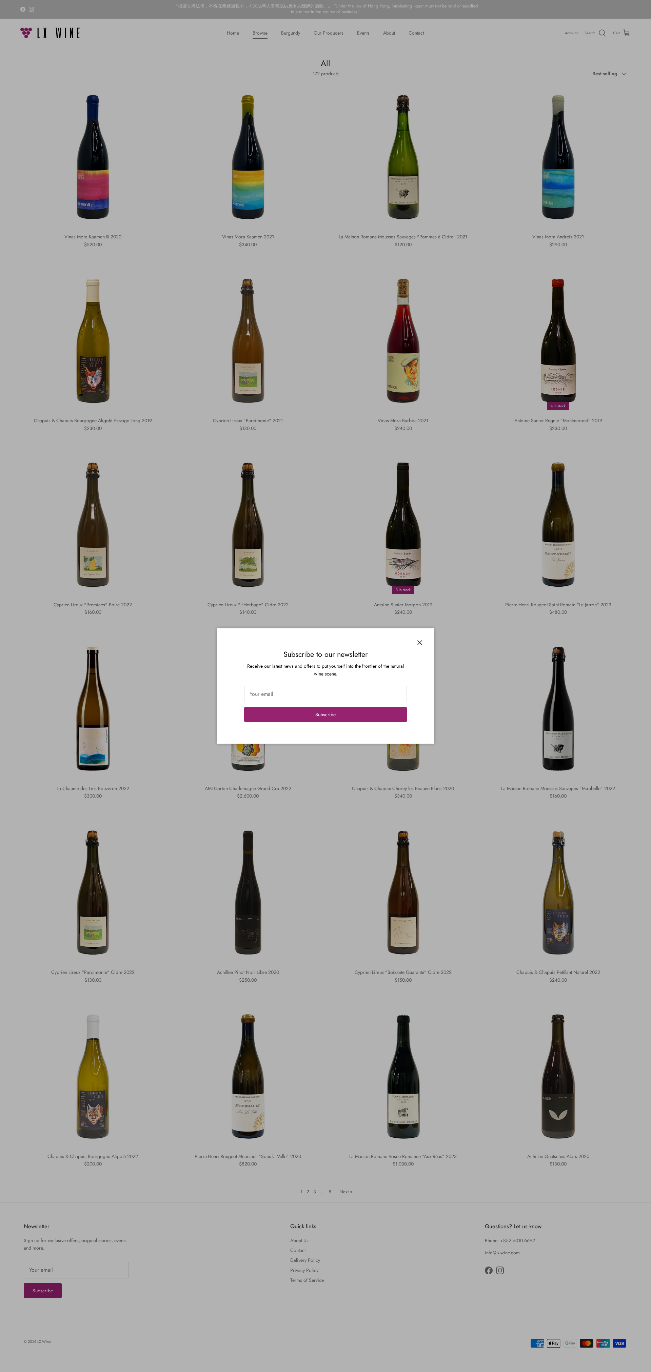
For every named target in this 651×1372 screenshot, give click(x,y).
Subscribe (325, 714)
